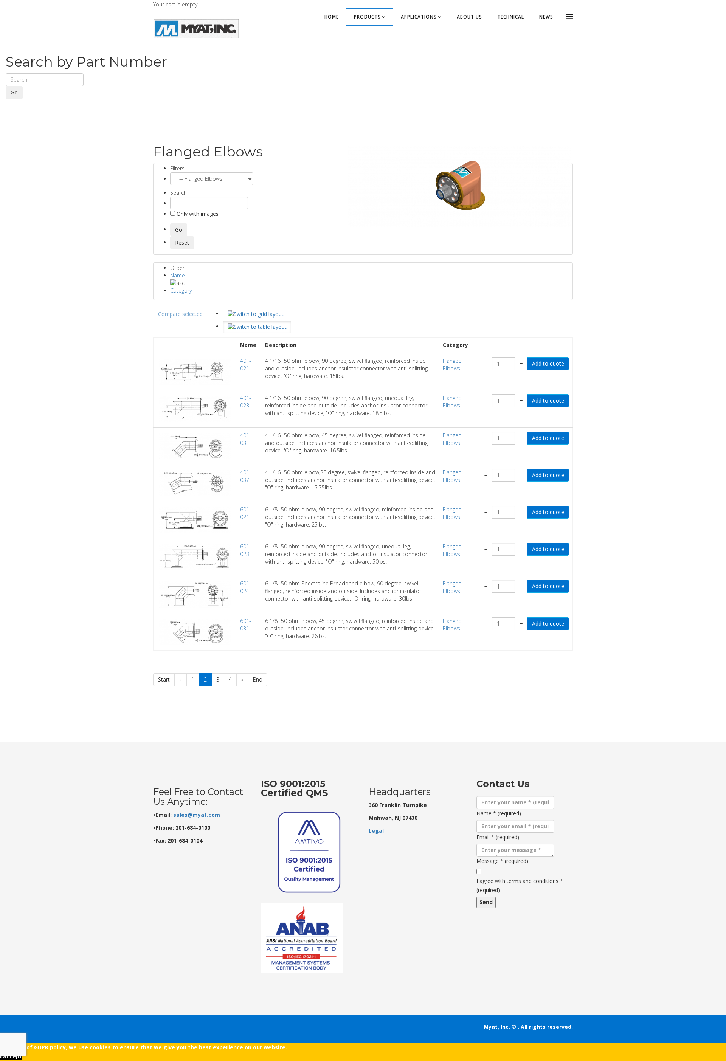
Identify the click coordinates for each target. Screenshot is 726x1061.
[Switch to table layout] (257, 327)
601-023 (245, 550)
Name (177, 275)
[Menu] (569, 16)
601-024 (245, 587)
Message (502, 860)
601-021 (245, 513)
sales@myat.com (196, 814)
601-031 (245, 624)
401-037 (245, 476)
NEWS (546, 17)
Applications (419, 17)
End (257, 679)
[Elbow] (459, 186)
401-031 (245, 439)
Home (331, 17)
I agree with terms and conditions (519, 885)
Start (164, 679)
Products (367, 17)
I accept (11, 1056)
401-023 (245, 401)
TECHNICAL (510, 17)
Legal (376, 830)
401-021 (245, 364)
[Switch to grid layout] (256, 314)
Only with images (197, 213)
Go (14, 92)
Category (181, 290)
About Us (469, 17)
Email (497, 837)
